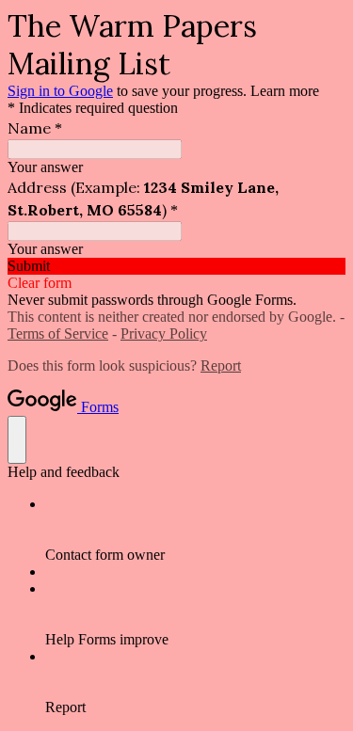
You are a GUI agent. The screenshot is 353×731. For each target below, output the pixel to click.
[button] (176, 266)
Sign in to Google (60, 91)
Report (221, 365)
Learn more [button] (284, 91)
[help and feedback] (17, 440)
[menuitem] (195, 530)
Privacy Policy (163, 334)
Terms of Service (58, 334)
